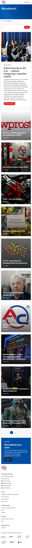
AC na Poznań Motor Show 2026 (15, 167)
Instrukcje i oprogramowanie (8, 508)
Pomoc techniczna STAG (7, 519)
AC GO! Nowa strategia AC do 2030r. (14, 326)
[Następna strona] (20, 432)
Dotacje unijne (4, 499)
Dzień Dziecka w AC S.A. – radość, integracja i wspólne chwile (15, 72)
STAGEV (3, 512)
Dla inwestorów (5, 496)
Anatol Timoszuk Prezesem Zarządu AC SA (13, 294)
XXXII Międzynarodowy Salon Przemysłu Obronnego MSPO (14, 422)
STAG (2, 510)
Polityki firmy (4, 501)
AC (2, 21)
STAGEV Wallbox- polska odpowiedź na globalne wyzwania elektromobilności (14, 356)
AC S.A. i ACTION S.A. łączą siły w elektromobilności (16, 390)
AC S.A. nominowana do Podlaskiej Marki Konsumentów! (15, 262)
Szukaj (27, 27)
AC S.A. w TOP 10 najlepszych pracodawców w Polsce (14, 134)
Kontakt (8, 459)
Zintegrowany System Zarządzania (10, 494)
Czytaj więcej (9, 103)
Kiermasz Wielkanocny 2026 (14, 231)
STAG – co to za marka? (12, 199)
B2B (2, 521)
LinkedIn (3, 527)
